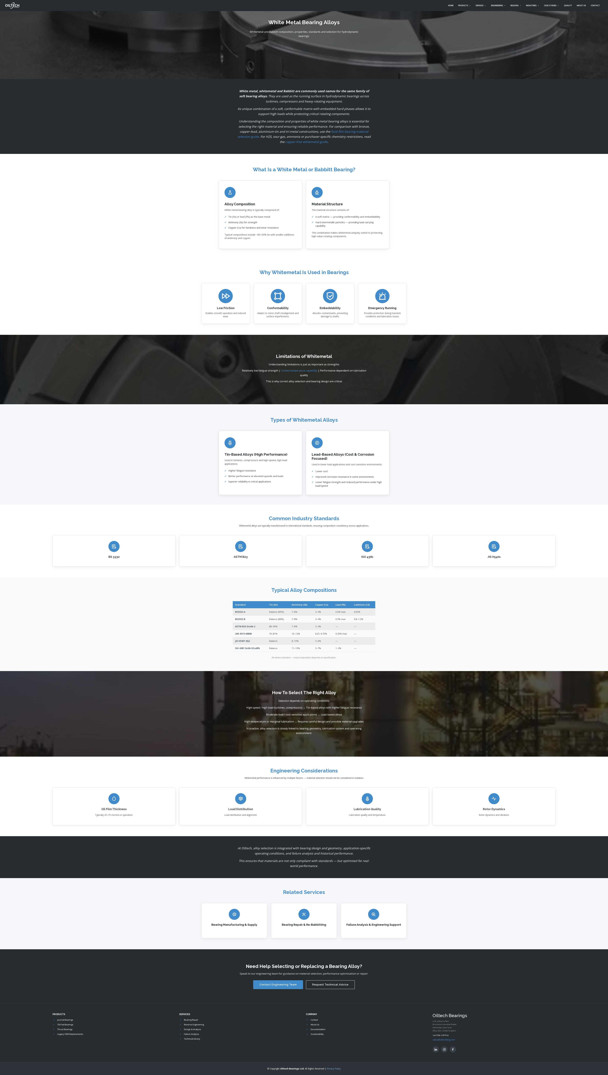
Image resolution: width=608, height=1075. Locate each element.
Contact (595, 5)
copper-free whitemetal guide (306, 142)
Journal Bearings (65, 1020)
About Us (581, 5)
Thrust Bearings (65, 1029)
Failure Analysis (191, 1034)
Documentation (318, 1029)
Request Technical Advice (330, 984)
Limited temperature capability (299, 370)
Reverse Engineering (194, 1025)
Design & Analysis (192, 1029)
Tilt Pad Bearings (65, 1025)
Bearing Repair (191, 1020)
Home (450, 5)
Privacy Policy (334, 1068)
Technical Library (192, 1039)
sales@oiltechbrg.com (444, 1039)
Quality (568, 5)
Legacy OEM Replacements (70, 1034)
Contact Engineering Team (278, 984)
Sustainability (317, 1034)
